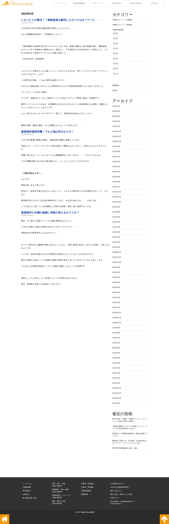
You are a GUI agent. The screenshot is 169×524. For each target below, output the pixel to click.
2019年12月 (116, 313)
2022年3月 (116, 177)
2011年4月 (116, 368)
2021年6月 (116, 222)
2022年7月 (116, 156)
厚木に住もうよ (116, 491)
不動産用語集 (136, 3)
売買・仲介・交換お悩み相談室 (58, 485)
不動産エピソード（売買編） (122, 20)
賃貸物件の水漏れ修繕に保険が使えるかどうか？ (50, 212)
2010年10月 (116, 398)
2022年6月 (116, 162)
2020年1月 (116, 307)
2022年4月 (116, 172)
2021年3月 (116, 237)
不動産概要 (27, 487)
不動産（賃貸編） (88, 487)
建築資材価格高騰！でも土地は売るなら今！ (47, 131)
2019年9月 (116, 328)
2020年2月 (116, 302)
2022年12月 (116, 131)
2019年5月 (116, 348)
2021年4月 (116, 232)
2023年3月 (116, 121)
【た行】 (115, 48)
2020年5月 (116, 287)
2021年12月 (116, 192)
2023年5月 (116, 111)
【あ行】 (115, 33)
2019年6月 (116, 343)
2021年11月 (116, 197)
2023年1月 (116, 126)
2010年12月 (116, 388)
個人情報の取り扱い (30, 498)
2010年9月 (116, 403)
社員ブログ (114, 498)
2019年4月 (116, 353)
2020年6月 (116, 282)
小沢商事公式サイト (117, 484)
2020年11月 (116, 257)
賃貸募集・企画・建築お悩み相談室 (60, 491)
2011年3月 (116, 373)
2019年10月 (116, 323)
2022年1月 (116, 187)
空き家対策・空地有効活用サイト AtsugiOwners (122, 503)
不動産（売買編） (88, 484)
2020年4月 (116, 292)
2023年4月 (116, 116)
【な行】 (115, 53)
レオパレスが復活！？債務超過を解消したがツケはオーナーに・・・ (62, 19)
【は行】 (115, 58)
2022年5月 (116, 167)
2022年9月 (116, 146)
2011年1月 (116, 383)
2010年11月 (116, 393)
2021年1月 (116, 247)
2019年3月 (116, 358)
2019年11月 (116, 318)
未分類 (114, 90)
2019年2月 (116, 363)
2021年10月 (116, 202)
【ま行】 (115, 64)
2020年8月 (116, 272)
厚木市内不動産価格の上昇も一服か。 (125, 448)
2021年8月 (116, 212)
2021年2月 (116, 242)
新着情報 (115, 85)
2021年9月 (116, 207)
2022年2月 (116, 182)
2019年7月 (116, 338)
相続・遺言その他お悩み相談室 (58, 502)
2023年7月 (116, 106)
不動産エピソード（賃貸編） (122, 25)
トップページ (60, 3)
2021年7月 (116, 217)
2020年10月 (116, 262)
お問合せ (155, 3)
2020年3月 (116, 297)
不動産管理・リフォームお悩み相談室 (61, 496)
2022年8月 (116, 151)
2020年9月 (116, 267)
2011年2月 (116, 378)
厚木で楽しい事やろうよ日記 (121, 494)
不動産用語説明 (117, 30)
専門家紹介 (117, 3)
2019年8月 (116, 333)
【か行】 (115, 38)
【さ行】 (115, 43)
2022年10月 (116, 141)
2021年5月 (116, 227)
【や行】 (115, 69)
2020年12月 (116, 252)
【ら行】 (115, 74)
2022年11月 (116, 136)
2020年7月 (116, 277)
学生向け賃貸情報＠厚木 (119, 487)
